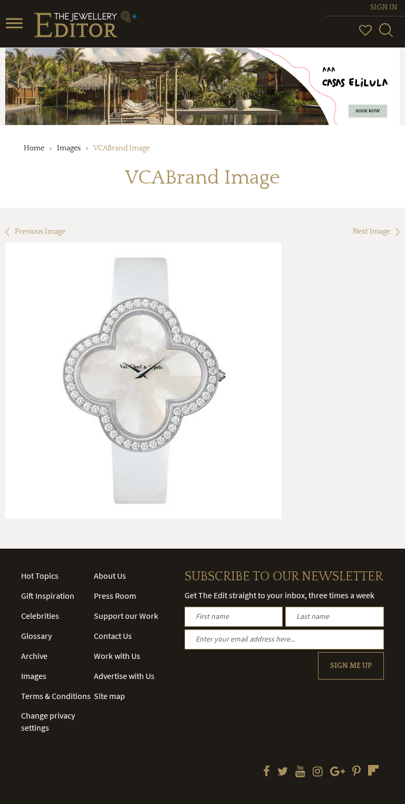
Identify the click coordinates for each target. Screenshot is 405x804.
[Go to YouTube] (300, 772)
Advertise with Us (124, 676)
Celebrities (40, 615)
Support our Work (126, 615)
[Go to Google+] (337, 772)
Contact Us (113, 635)
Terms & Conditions (56, 696)
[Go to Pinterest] (356, 772)
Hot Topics (40, 575)
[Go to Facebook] (266, 772)
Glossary (36, 635)
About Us (110, 575)
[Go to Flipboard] (373, 770)
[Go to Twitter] (282, 772)
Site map (109, 696)
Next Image (371, 231)
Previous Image (40, 231)
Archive (34, 655)
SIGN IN (383, 7)
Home (34, 148)
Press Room (115, 595)
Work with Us (117, 655)
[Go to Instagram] (318, 772)
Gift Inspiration (47, 595)
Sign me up (351, 666)
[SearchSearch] (386, 35)
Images (69, 148)
